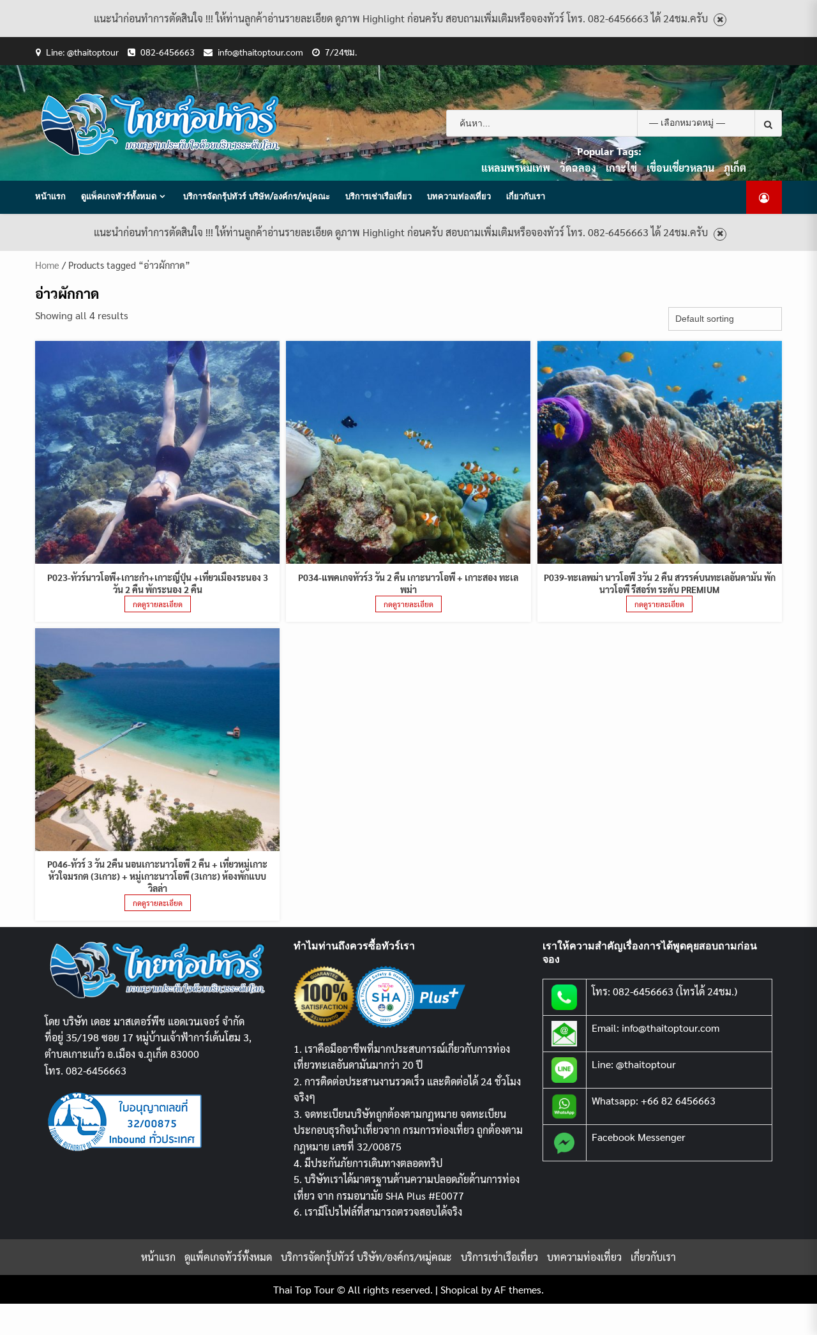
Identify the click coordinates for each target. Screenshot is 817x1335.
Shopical (459, 1289)
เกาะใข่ (621, 167)
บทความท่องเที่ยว (459, 196)
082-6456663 (167, 51)
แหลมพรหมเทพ (515, 167)
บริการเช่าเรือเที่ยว (378, 196)
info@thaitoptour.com (260, 51)
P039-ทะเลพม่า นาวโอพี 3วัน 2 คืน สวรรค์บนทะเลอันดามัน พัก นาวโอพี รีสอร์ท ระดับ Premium (660, 583)
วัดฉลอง (578, 167)
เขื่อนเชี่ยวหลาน (680, 167)
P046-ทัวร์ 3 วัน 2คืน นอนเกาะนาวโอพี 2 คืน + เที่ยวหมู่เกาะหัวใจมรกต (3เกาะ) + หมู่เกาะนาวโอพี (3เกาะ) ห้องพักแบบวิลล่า (157, 876)
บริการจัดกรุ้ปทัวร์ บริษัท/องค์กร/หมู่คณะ (256, 196)
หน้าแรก (50, 196)
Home (47, 265)
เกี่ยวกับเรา (525, 196)
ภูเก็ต (735, 167)
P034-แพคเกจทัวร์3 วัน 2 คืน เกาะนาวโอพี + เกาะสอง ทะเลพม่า (408, 583)
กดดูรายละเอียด (158, 604)
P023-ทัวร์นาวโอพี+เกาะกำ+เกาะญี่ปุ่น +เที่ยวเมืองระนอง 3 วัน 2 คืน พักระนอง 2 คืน (157, 583)
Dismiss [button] (720, 20)
